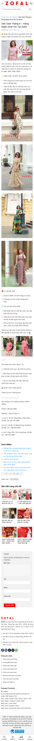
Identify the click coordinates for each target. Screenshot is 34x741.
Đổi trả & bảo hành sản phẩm (12, 675)
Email (5, 587)
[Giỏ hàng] (31, 3)
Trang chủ (4, 17)
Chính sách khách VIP (10, 669)
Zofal (18, 30)
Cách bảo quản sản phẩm (11, 679)
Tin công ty (13, 17)
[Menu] (2, 3)
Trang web (7, 596)
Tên (5, 579)
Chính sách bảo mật (9, 665)
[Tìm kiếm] (30, 9)
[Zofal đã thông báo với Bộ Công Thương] (17, 731)
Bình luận (7, 563)
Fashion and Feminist (11, 459)
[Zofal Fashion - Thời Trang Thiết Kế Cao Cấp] (16, 3)
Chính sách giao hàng (9, 672)
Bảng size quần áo (8, 682)
